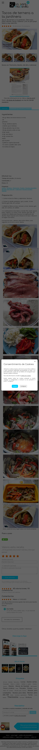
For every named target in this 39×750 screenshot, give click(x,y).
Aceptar (15, 386)
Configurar (23, 386)
